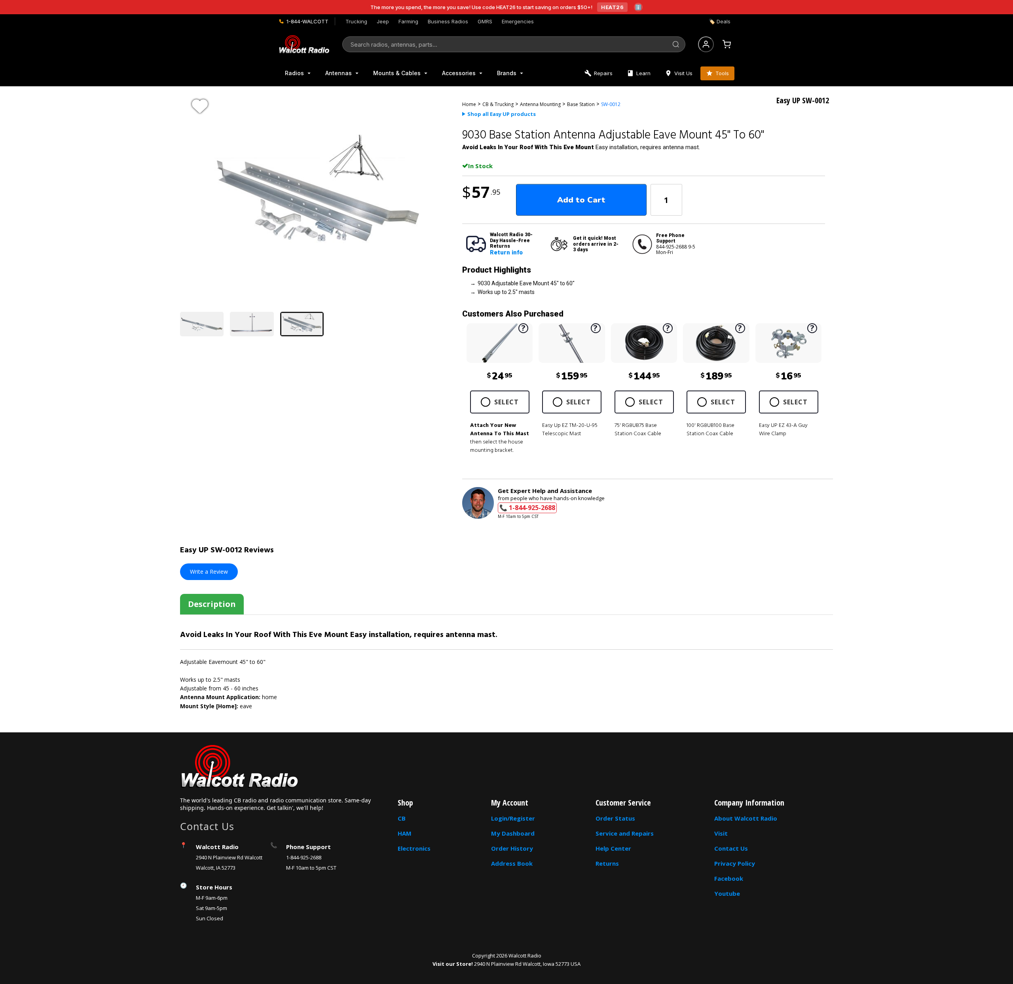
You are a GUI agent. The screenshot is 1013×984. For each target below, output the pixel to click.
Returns (607, 863)
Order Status (615, 818)
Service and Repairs (625, 833)
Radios (294, 73)
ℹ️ (638, 7)
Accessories (459, 73)
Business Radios (448, 21)
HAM (405, 833)
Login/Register (513, 818)
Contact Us (731, 848)
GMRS (485, 21)
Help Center (613, 848)
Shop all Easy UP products (501, 114)
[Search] (676, 44)
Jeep (383, 21)
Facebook (728, 878)
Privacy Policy (734, 863)
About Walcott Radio (745, 818)
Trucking (356, 21)
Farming (408, 21)
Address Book (512, 863)
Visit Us (683, 73)
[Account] (706, 44)
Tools (722, 73)
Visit (721, 833)
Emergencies (518, 21)
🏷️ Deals (719, 21)
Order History (512, 848)
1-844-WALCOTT (307, 21)
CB (402, 818)
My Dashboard (513, 833)
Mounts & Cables (397, 73)
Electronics (414, 848)
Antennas (338, 73)
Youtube (727, 893)
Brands (506, 73)
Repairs (603, 73)
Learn (643, 73)
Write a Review (209, 571)
